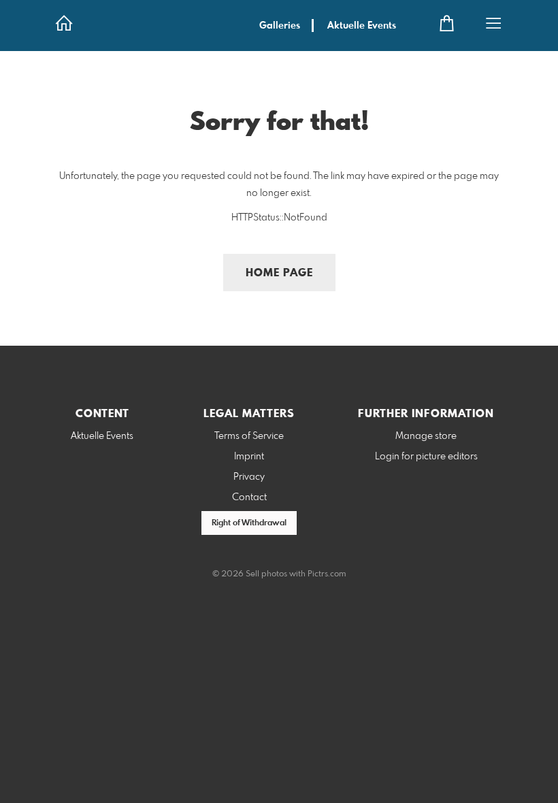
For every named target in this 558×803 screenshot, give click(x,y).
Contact (249, 497)
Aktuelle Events (361, 26)
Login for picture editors (426, 456)
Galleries (279, 26)
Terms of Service (249, 436)
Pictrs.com (327, 574)
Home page (279, 273)
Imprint (249, 456)
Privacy (249, 477)
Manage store (426, 436)
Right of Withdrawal (249, 523)
